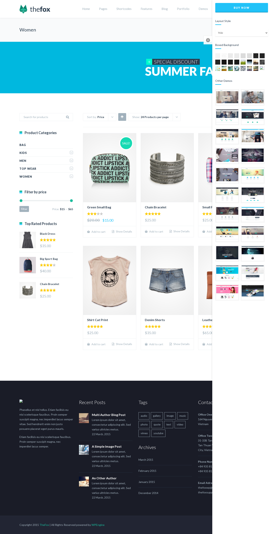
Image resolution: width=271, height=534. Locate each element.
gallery (157, 415)
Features (146, 8)
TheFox (44, 524)
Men (22, 160)
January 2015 (146, 481)
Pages (103, 8)
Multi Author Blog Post (109, 415)
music (182, 415)
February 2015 (147, 470)
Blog (164, 8)
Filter (24, 209)
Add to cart (98, 231)
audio (144, 415)
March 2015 (145, 459)
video (180, 424)
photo (144, 424)
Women (25, 176)
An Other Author (104, 478)
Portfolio (183, 8)
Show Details (123, 231)
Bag (22, 145)
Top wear (27, 168)
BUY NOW (242, 7)
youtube (158, 433)
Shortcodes (124, 8)
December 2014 (148, 493)
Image (170, 415)
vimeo (144, 433)
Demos (203, 8)
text (168, 424)
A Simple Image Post (107, 446)
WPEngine (98, 524)
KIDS (23, 152)
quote (157, 424)
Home (86, 8)
